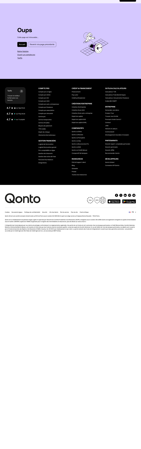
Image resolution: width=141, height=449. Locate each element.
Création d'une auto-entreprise (82, 113)
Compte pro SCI (43, 98)
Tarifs (19, 58)
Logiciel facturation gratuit (47, 147)
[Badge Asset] (116, 195)
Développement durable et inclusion (117, 135)
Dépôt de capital (77, 116)
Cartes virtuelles (43, 123)
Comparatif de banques (79, 153)
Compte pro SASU (44, 95)
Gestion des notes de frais (47, 156)
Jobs (106, 125)
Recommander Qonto (112, 153)
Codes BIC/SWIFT (111, 101)
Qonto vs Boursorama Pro (80, 144)
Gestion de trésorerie (45, 153)
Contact (108, 122)
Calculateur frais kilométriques (115, 95)
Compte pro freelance (45, 107)
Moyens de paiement (45, 126)
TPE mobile (42, 129)
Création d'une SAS (78, 110)
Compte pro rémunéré (45, 113)
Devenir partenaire (111, 147)
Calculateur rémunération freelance (117, 98)
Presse (74, 171)
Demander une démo (112, 110)
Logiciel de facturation (45, 144)
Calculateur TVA (110, 92)
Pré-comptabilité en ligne (46, 150)
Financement (76, 92)
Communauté (109, 132)
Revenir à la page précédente (42, 44)
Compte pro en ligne (45, 92)
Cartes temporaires (45, 119)
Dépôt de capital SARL (79, 122)
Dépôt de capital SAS (79, 119)
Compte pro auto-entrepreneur (48, 104)
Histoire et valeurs (111, 129)
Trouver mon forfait (111, 116)
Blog (73, 165)
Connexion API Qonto (112, 165)
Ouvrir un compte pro (26, 55)
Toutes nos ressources (79, 175)
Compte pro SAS (43, 101)
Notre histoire (22, 51)
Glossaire (75, 168)
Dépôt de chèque (44, 132)
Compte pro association (46, 110)
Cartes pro (42, 116)
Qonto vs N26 (76, 147)
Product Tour (109, 113)
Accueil (22, 44)
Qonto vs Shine (77, 131)
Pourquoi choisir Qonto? (113, 119)
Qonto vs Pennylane (78, 138)
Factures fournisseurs (45, 159)
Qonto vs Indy (76, 141)
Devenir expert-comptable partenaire (117, 144)
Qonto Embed (109, 162)
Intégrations (42, 163)
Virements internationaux (46, 135)
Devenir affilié (109, 150)
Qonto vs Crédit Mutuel (79, 150)
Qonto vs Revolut (77, 135)
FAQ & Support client (79, 162)
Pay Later (75, 95)
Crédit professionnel (78, 98)
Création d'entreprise (79, 107)
